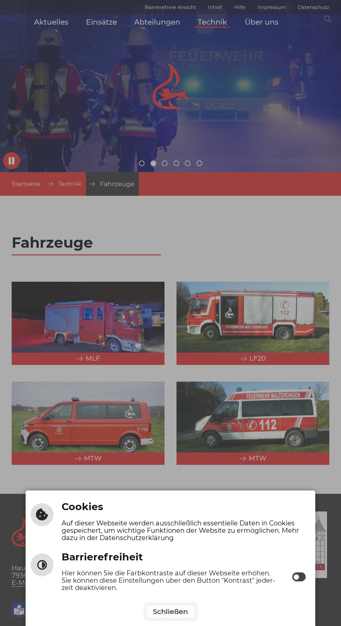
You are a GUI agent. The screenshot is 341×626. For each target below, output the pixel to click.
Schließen (170, 611)
